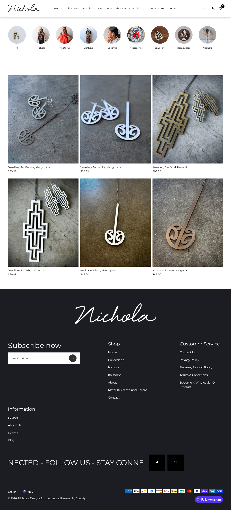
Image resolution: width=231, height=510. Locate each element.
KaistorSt (103, 8)
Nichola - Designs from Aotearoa (39, 498)
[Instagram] (175, 463)
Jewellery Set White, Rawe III (26, 270)
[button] (40, 160)
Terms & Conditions (194, 375)
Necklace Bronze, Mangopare (170, 270)
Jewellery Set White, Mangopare (100, 167)
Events (13, 432)
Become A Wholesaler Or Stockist (198, 385)
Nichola (86, 8)
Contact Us (188, 352)
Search (13, 417)
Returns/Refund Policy (196, 367)
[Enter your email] (73, 358)
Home (58, 8)
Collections (72, 8)
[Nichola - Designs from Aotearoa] (24, 12)
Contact (172, 8)
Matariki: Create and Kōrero (146, 8)
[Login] (213, 8)
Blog (11, 440)
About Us (14, 425)
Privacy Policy (189, 360)
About (119, 8)
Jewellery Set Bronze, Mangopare (29, 167)
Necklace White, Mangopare (98, 270)
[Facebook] (157, 463)
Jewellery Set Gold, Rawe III (169, 167)
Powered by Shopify (73, 498)
